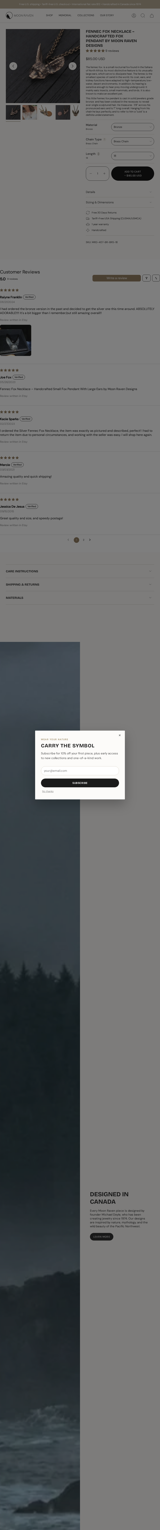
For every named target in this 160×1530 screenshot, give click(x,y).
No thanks (47, 791)
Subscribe (80, 783)
